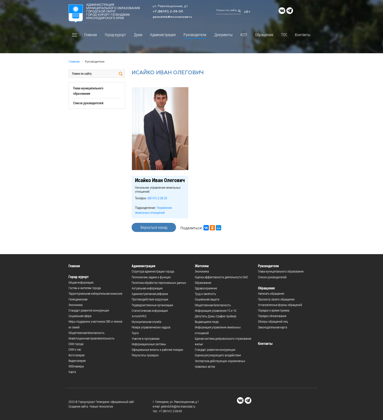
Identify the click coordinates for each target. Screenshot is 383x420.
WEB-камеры (76, 366)
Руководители (195, 34)
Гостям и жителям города (84, 288)
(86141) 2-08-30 (157, 198)
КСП (243, 34)
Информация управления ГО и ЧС (215, 310)
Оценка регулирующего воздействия (218, 355)
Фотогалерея (76, 355)
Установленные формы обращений (280, 305)
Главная (90, 34)
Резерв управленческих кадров (151, 327)
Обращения (264, 34)
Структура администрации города (153, 271)
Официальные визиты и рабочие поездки (157, 349)
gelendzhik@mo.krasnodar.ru (172, 17)
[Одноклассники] (212, 227)
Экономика (75, 305)
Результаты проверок (145, 355)
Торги (135, 333)
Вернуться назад (154, 227)
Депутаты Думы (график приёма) (215, 316)
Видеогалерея (77, 361)
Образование (203, 283)
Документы (223, 34)
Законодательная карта (272, 327)
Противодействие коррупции (150, 299)
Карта (72, 372)
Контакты (303, 34)
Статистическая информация (150, 310)
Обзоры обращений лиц (273, 321)
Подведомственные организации (152, 305)
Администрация (163, 34)
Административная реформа (150, 294)
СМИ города (75, 344)
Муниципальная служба (146, 322)
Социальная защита (207, 299)
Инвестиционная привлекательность (91, 338)
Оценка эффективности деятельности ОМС (221, 277)
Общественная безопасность (86, 333)
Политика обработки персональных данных (159, 283)
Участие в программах (146, 338)
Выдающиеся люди (207, 322)
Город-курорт (115, 34)
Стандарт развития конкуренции (88, 310)
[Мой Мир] (218, 227)
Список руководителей (88, 103)
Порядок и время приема (273, 310)
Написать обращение (271, 293)
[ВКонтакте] (206, 227)
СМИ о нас (74, 349)
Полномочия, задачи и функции (151, 277)
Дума (138, 34)
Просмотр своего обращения (276, 299)
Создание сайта (78, 406)
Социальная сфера (79, 316)
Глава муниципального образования (280, 271)
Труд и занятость (205, 294)
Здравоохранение (206, 288)
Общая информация (80, 282)
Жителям (202, 265)
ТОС (284, 34)
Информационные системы (149, 344)
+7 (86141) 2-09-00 (168, 11)
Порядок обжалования (272, 316)
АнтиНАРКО (139, 316)
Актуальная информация (147, 288)
